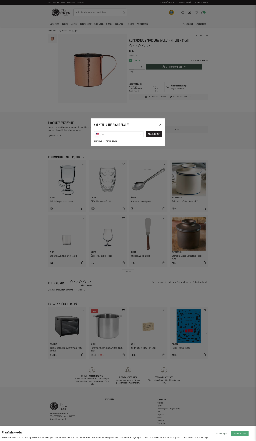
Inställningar (221, 433)
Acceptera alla (240, 433)
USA (102, 134)
